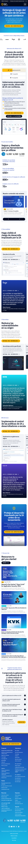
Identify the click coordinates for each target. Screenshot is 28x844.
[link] (14, 1)
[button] (25, 4)
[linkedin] (18, 826)
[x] (16, 826)
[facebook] (9, 826)
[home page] (4, 4)
